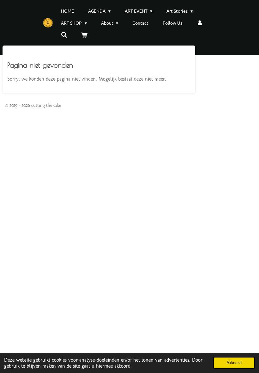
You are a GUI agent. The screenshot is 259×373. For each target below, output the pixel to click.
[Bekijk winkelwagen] (84, 35)
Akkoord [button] (234, 362)
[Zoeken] (64, 35)
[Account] (199, 23)
